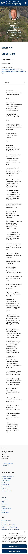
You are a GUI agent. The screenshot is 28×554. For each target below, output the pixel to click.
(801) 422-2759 (14, 37)
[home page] (3, 3)
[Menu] (25, 3)
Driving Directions (8, 463)
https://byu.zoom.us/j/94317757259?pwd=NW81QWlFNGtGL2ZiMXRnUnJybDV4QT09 (13, 71)
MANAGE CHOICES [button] (14, 546)
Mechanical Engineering (13, 4)
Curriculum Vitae (14, 27)
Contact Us (6, 465)
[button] (24, 532)
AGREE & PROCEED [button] (14, 551)
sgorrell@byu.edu (16, 32)
